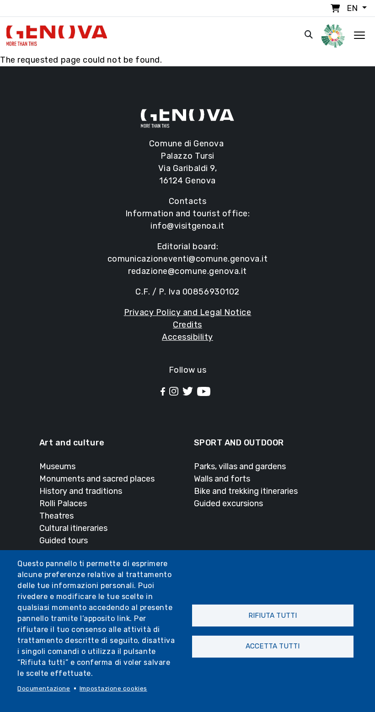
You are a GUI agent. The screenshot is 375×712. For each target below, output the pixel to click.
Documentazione (43, 688)
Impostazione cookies (113, 688)
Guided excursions (228, 503)
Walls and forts (222, 479)
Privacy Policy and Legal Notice (188, 312)
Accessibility (187, 337)
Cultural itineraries (73, 528)
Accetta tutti (273, 646)
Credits (187, 325)
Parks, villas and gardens (240, 466)
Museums (57, 466)
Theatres (56, 516)
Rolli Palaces (63, 503)
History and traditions (80, 491)
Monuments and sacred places (97, 479)
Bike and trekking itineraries (246, 491)
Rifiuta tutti (272, 615)
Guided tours (63, 540)
